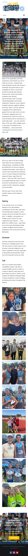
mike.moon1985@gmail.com (14, 533)
